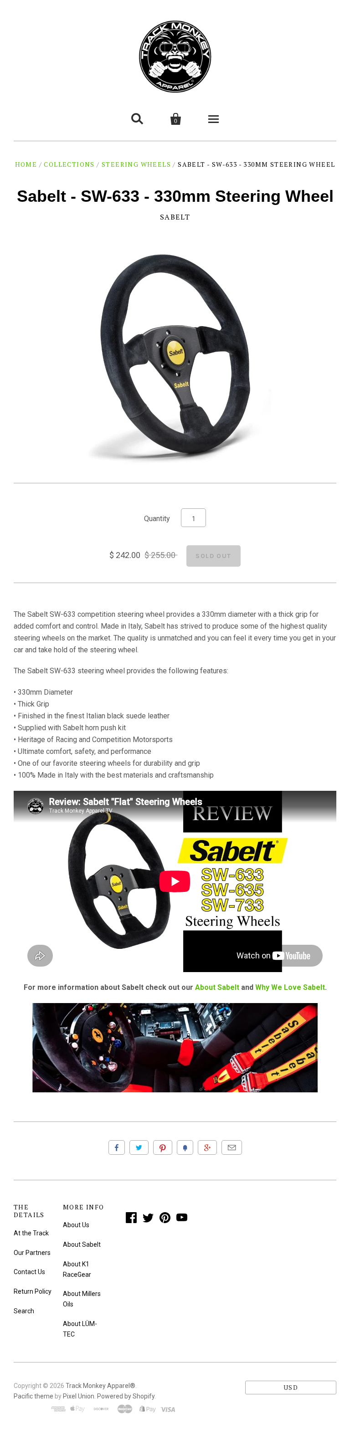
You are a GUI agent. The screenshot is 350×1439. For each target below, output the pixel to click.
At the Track (31, 1233)
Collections (69, 164)
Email (231, 1147)
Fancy (185, 1147)
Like (116, 1147)
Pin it (162, 1147)
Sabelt (175, 217)
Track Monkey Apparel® (100, 1385)
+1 (207, 1147)
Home (26, 164)
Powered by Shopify (125, 1396)
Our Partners (32, 1252)
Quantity (157, 518)
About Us (76, 1225)
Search (24, 1311)
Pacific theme (33, 1396)
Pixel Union (78, 1396)
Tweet (139, 1147)
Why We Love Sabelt (290, 987)
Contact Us (29, 1271)
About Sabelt (217, 987)
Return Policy (32, 1291)
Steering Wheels (136, 164)
